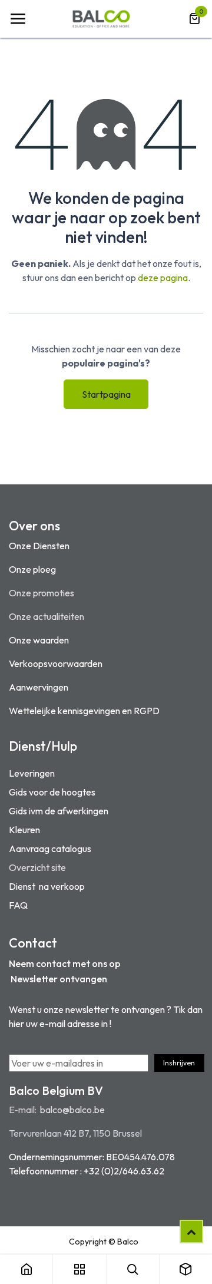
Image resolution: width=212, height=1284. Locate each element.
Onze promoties (41, 593)
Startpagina (106, 394)
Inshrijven (179, 1062)
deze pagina (163, 277)
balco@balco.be (72, 1109)
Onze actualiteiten (46, 616)
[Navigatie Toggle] (17, 19)
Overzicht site (37, 867)
